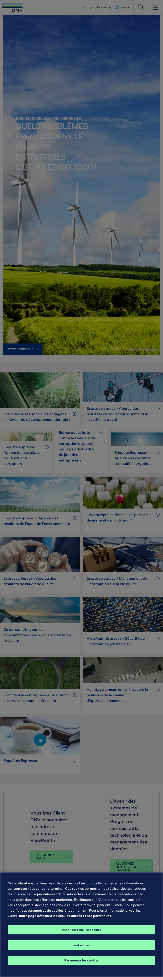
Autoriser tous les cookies (81, 930)
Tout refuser (81, 945)
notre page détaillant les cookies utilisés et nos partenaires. (65, 916)
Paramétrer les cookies (81, 960)
